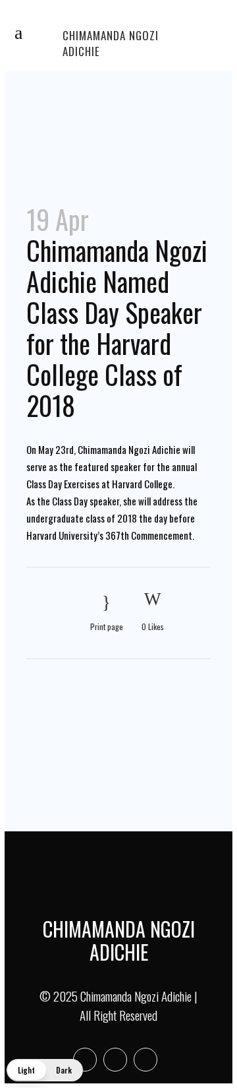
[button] (45, 1070)
